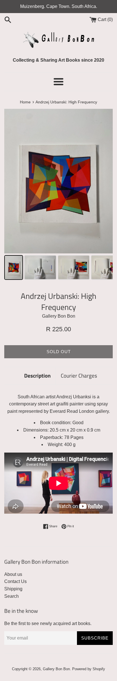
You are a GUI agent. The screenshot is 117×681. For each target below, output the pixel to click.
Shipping (13, 588)
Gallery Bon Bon (56, 669)
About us (13, 574)
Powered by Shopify (88, 669)
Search (11, 596)
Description (37, 375)
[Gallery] (58, 195)
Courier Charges (79, 375)
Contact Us (15, 581)
